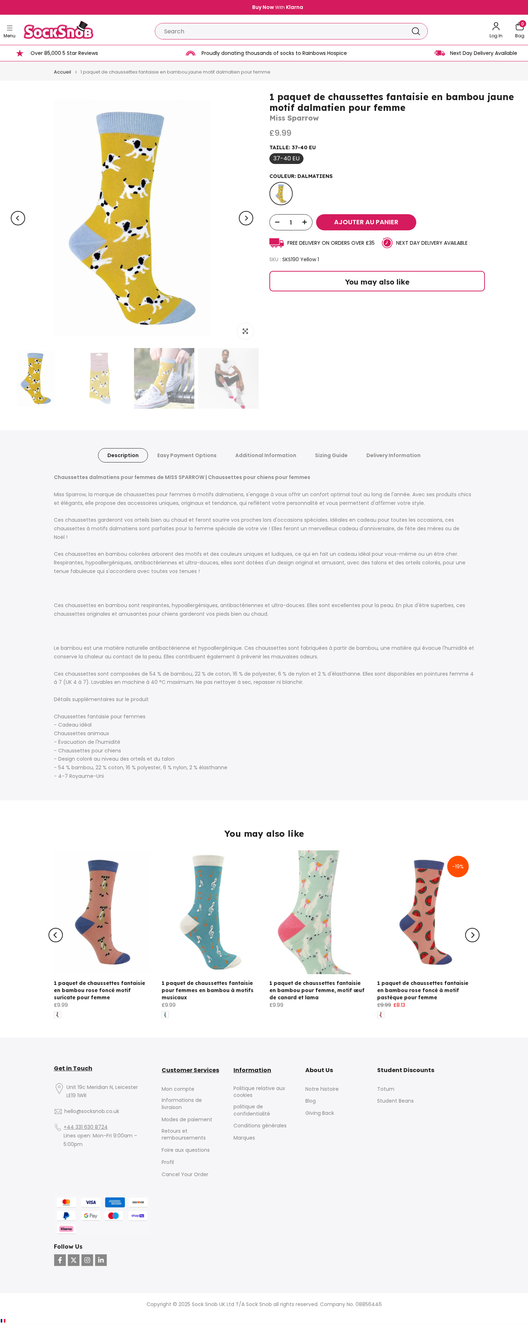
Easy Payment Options (187, 455)
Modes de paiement (187, 1119)
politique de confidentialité (251, 1110)
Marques (244, 1138)
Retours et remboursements (184, 1135)
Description (123, 455)
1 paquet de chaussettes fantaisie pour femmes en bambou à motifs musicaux (208, 990)
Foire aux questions (186, 1150)
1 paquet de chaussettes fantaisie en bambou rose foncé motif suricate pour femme (99, 990)
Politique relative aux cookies (259, 1092)
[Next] (246, 218)
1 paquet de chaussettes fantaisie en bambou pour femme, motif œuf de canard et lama (317, 990)
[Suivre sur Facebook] (60, 1260)
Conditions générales (260, 1125)
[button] (14, 1321)
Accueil (62, 72)
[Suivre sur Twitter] (74, 1260)
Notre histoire (322, 1089)
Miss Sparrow (294, 117)
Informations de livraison (182, 1104)
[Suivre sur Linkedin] (101, 1260)
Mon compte (178, 1089)
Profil (168, 1162)
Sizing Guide (331, 455)
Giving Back (319, 1113)
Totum (385, 1089)
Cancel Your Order (185, 1174)
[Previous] (18, 218)
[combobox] (279, 31)
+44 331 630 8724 (86, 1127)
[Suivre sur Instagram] (87, 1260)
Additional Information (265, 455)
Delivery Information (393, 455)
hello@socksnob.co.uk (91, 1111)
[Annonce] (264, 7)
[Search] (415, 31)
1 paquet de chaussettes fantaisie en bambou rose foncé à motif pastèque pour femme (422, 990)
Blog (310, 1101)
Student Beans (395, 1101)
